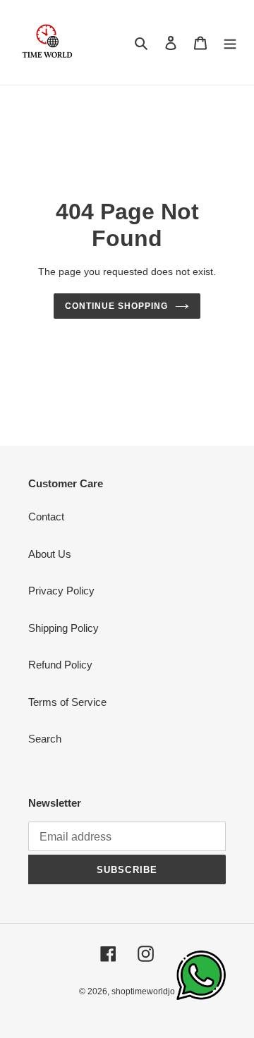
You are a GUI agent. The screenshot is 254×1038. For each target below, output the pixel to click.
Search (44, 739)
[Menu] (230, 43)
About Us (49, 554)
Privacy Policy (61, 591)
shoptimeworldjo (143, 991)
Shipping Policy (63, 628)
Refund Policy (60, 665)
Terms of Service (67, 702)
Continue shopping (116, 306)
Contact (46, 517)
